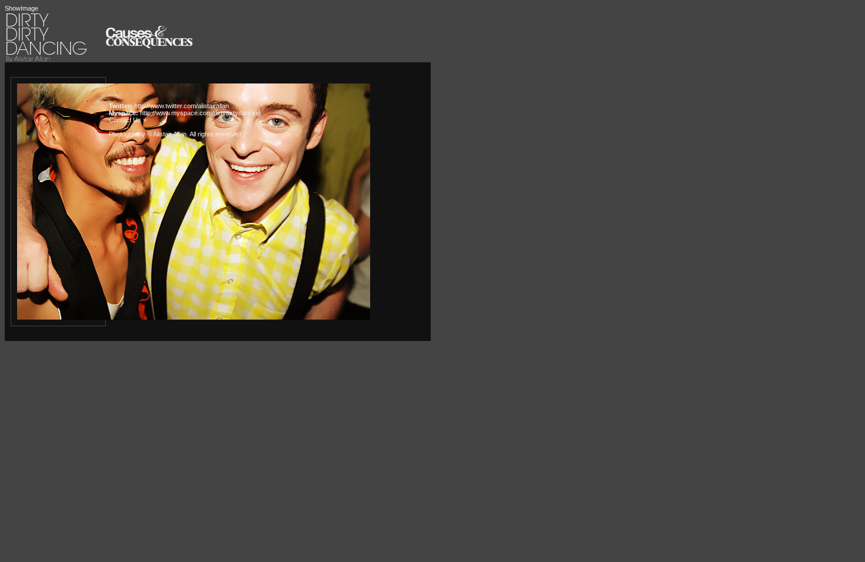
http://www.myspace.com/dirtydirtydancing (200, 112)
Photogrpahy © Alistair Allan (148, 134)
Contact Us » (128, 119)
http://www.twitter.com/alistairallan (181, 105)
